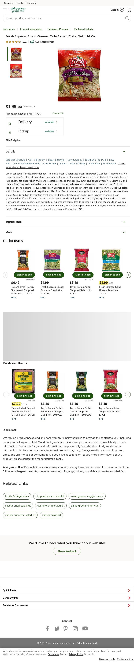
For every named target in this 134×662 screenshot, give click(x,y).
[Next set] (128, 275)
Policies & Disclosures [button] (15, 605)
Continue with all (125, 659)
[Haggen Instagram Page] (75, 628)
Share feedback (67, 551)
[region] (67, 655)
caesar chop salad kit (18, 506)
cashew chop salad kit (50, 506)
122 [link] (24, 41)
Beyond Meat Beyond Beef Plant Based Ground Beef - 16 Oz (23, 411)
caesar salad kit (51, 515)
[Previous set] (5, 275)
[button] (117, 10)
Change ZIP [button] (58, 113)
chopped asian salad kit (50, 496)
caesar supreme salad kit (20, 515)
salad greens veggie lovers (87, 496)
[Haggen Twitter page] (57, 628)
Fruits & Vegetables (31, 29)
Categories (9, 29)
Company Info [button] (10, 598)
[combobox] (67, 18)
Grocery (8, 3)
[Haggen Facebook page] (48, 628)
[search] (127, 18)
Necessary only (107, 659)
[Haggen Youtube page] (85, 628)
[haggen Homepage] (18, 10)
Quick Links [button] (9, 590)
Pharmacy (30, 3)
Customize (53, 654)
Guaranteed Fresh (44, 41)
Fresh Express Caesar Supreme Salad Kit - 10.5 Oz (52, 290)
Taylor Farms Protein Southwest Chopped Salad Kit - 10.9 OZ (22, 290)
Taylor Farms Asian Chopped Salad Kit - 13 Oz (81, 290)
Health (19, 3)
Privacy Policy (76, 654)
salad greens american (85, 506)
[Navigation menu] (4, 9)
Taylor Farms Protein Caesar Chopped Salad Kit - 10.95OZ (81, 411)
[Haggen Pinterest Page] (66, 628)
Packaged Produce (58, 29)
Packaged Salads (83, 29)
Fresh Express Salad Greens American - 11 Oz (110, 290)
